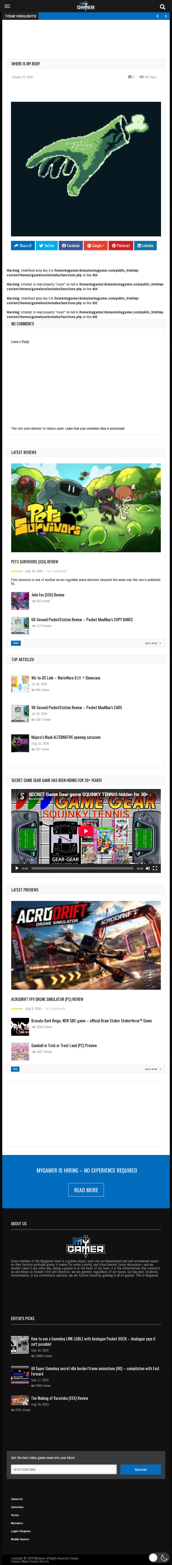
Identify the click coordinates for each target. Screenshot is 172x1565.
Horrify (44, 1561)
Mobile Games (20, 1539)
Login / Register (21, 1531)
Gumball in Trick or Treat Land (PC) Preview (64, 1045)
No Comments (57, 571)
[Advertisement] (88, 34)
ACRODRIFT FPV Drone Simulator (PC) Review (47, 999)
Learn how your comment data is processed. (95, 428)
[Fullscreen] (155, 868)
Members (17, 1523)
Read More (86, 1190)
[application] (86, 831)
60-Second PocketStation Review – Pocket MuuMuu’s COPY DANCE (82, 619)
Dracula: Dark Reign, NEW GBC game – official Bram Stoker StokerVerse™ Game (91, 1020)
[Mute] (148, 868)
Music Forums (30, 1561)
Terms (15, 1515)
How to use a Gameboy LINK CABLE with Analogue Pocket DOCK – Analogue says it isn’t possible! (93, 1341)
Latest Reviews (24, 452)
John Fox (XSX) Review (47, 595)
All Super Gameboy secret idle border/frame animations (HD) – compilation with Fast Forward (95, 1371)
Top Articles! (22, 659)
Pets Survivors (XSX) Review (34, 562)
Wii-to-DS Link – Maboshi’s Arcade (57, 737)
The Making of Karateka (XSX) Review (59, 1398)
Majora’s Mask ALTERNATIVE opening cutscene (66, 707)
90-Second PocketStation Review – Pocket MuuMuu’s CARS (76, 678)
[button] (159, 1557)
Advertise (17, 1507)
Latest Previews (25, 890)
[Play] (17, 868)
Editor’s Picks (22, 1318)
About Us (17, 1499)
